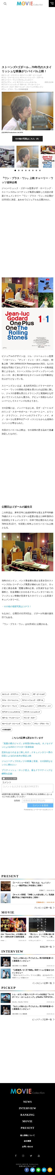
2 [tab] (18, 170)
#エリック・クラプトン (11, 75)
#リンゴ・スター (8, 87)
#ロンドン (39, 87)
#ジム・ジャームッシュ (11, 77)
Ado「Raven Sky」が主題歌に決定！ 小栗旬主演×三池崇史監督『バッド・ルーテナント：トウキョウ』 (13, 935)
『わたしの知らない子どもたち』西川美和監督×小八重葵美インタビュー (32, 1007)
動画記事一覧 (46, 947)
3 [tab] (22, 170)
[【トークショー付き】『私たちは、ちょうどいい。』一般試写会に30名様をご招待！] (6, 886)
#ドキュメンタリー (26, 80)
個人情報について (27, 1135)
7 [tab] (36, 170)
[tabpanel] (28, 157)
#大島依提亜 (23, 89)
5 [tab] (29, 170)
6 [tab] (33, 170)
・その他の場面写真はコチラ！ (16, 606)
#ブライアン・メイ (9, 82)
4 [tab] (26, 170)
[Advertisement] (27, 34)
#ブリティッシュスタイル (27, 82)
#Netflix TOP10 (23, 1002)
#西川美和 (15, 1014)
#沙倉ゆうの (24, 977)
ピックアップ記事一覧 (42, 1019)
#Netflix (14, 1002)
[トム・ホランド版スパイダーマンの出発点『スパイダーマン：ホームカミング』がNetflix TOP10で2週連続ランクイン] (6, 998)
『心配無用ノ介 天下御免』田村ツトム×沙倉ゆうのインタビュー (33, 971)
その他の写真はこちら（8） (27, 139)
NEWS (27, 1101)
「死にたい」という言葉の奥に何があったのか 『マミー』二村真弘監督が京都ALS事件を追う (41, 935)
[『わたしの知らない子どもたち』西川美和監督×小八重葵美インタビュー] (6, 1010)
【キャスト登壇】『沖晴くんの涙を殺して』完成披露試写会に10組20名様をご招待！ (33, 896)
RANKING (27, 1114)
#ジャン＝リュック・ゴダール (31, 77)
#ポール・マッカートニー (30, 84)
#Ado (2, 940)
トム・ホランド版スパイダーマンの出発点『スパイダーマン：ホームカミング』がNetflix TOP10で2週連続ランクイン (33, 996)
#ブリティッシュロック (11, 84)
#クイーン (24, 75)
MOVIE (27, 1121)
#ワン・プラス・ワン (10, 89)
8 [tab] (40, 170)
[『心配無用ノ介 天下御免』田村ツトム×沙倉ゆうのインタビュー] (6, 973)
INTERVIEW (27, 1108)
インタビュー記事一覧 (42, 983)
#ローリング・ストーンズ (25, 87)
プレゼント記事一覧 (43, 908)
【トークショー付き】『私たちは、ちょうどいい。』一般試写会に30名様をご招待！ (31, 884)
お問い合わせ (27, 1147)
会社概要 (27, 1141)
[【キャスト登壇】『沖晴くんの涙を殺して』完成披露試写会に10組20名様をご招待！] (6, 898)
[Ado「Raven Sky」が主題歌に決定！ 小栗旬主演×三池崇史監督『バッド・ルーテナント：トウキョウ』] (13, 925)
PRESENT (27, 1127)
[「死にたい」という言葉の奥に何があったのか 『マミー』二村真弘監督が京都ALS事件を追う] (41, 925)
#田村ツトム (16, 977)
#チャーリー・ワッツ (10, 80)
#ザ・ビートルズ (35, 75)
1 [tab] (15, 170)
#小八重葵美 (23, 1014)
